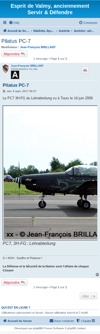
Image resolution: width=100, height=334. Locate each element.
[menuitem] (14, 23)
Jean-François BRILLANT (38, 47)
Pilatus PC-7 (16, 41)
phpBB (37, 328)
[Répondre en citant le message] (85, 70)
